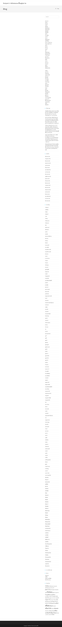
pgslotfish (47, 358)
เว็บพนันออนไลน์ (48, 552)
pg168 (46, 22)
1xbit (46, 216)
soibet (46, 411)
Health (46, 273)
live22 (46, 87)
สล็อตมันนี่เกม (47, 519)
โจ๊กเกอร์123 (47, 58)
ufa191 (46, 435)
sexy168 (47, 597)
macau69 (46, 311)
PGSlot (46, 351)
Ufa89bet (46, 439)
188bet (46, 211)
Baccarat (46, 238)
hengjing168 (47, 276)
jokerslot (46, 63)
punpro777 (47, 99)
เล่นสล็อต (46, 541)
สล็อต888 (46, 31)
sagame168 (47, 382)
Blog (58, 8)
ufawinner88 (47, 448)
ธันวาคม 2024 (47, 200)
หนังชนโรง (47, 73)
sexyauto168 (47, 391)
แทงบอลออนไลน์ (48, 561)
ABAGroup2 (47, 227)
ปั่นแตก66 (46, 96)
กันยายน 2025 (47, 180)
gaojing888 (47, 269)
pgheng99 (47, 84)
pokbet (46, 362)
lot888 (46, 307)
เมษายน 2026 (47, 165)
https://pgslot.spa (48, 43)
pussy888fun (52, 594)
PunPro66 (47, 366)
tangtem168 (47, 420)
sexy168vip (47, 388)
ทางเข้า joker (47, 55)
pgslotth (46, 360)
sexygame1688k (48, 397)
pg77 (46, 335)
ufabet (46, 442)
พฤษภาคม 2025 (48, 189)
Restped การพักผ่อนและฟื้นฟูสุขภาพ (14, 3)
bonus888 (47, 247)
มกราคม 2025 (47, 198)
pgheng (46, 342)
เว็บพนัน (46, 550)
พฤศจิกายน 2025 (48, 176)
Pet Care (46, 327)
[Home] (55, 8)
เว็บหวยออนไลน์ (48, 557)
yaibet (46, 453)
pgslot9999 (47, 355)
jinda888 (46, 284)
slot (45, 50)
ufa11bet (46, 431)
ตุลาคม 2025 (47, 178)
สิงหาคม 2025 (47, 183)
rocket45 (46, 377)
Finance (46, 262)
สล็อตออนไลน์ (47, 68)
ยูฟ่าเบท (46, 486)
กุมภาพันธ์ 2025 (48, 196)
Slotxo (46, 406)
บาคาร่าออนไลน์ (48, 97)
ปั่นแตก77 (46, 479)
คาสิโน (46, 457)
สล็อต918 (46, 508)
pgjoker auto (47, 346)
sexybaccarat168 (48, 393)
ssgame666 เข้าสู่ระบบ (49, 415)
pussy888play (47, 373)
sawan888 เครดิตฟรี (48, 386)
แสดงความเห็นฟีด (48, 578)
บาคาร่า (46, 36)
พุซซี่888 (46, 484)
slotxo (46, 38)
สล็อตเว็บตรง (47, 28)
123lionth (46, 207)
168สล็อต (46, 209)
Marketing (47, 315)
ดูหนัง (46, 89)
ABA (46, 225)
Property (46, 364)
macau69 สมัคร (48, 313)
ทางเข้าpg (47, 468)
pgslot (46, 33)
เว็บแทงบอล (47, 559)
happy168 (47, 271)
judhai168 (47, 293)
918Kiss (46, 218)
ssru (46, 417)
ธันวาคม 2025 (47, 174)
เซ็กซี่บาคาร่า (47, 539)
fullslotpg (46, 86)
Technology (47, 422)
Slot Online (47, 404)
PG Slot (46, 331)
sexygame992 (47, 400)
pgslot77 (46, 94)
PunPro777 (47, 369)
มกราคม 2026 (47, 172)
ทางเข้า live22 (47, 466)
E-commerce (47, 258)
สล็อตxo (46, 66)
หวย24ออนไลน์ (47, 528)
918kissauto (47, 220)
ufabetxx (46, 444)
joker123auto (47, 289)
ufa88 (46, 437)
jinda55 (46, 23)
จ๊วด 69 (46, 462)
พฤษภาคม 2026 (48, 163)
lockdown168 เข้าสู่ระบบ (49, 302)
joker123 (46, 21)
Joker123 (46, 287)
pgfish (46, 340)
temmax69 (47, 426)
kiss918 (46, 48)
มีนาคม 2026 (47, 167)
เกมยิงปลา (47, 532)
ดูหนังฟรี (46, 77)
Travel (46, 428)
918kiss (46, 70)
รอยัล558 (46, 488)
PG (45, 329)
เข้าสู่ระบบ (47, 575)
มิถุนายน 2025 (47, 187)
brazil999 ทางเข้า (48, 249)
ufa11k (46, 433)
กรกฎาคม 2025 (47, 185)
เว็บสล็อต (46, 555)
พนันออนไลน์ (47, 481)
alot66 (46, 231)
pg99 (46, 338)
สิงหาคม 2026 (47, 156)
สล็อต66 (46, 26)
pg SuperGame (47, 333)
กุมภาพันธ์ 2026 (48, 169)
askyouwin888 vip (48, 236)
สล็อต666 (46, 501)
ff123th (46, 260)
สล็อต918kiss (47, 510)
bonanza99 (47, 245)
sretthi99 (46, 413)
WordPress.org (47, 579)
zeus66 (46, 455)
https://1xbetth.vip (48, 42)
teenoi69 (46, 424)
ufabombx (47, 446)
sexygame (47, 395)
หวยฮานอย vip (47, 530)
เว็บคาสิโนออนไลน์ (48, 543)
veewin (46, 450)
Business (46, 253)
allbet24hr (47, 229)
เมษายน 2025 (47, 191)
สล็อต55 (46, 497)
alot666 (46, 234)
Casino (46, 256)
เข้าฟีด (46, 576)
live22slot (46, 300)
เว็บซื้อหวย (47, 546)
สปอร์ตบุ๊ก (46, 490)
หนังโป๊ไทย (47, 40)
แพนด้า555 (47, 563)
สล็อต (46, 59)
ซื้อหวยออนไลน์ (48, 100)
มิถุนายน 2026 (47, 160)
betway (46, 240)
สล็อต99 (46, 512)
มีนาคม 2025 (47, 194)
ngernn (46, 318)
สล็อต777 (46, 504)
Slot (45, 402)
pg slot (46, 46)
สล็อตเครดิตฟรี (47, 524)
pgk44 (46, 349)
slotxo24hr (47, 408)
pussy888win (47, 375)
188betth (46, 214)
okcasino (46, 320)
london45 (47, 304)
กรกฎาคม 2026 (47, 158)
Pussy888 (46, 371)
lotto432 (46, 309)
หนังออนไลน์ (47, 92)
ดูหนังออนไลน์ (47, 53)
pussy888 (46, 35)
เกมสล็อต (46, 535)
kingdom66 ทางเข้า (48, 296)
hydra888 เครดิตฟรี (48, 280)
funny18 (46, 267)
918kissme (47, 223)
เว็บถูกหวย (47, 548)
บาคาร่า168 (47, 82)
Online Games (47, 322)
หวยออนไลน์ (47, 101)
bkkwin (46, 242)
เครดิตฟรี (46, 537)
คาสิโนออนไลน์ (47, 459)
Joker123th (47, 291)
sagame (46, 380)
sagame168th (47, 74)
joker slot (46, 56)
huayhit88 (47, 278)
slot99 (46, 25)
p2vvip (46, 324)
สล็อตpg (46, 515)
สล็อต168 (46, 104)
